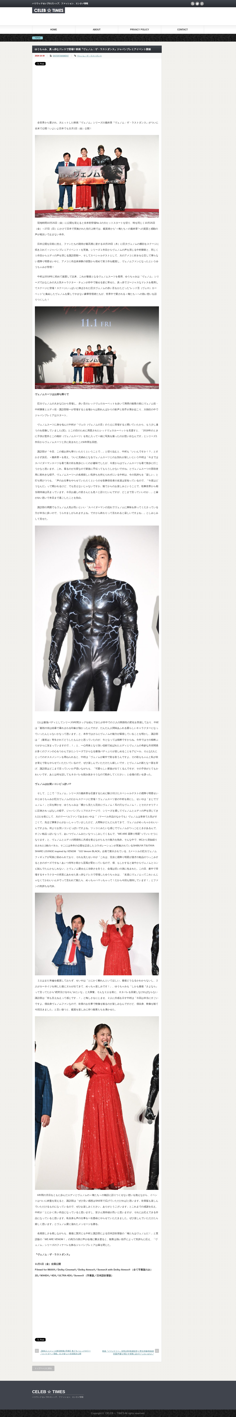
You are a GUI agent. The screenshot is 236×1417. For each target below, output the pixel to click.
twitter (197, 4)
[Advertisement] (97, 91)
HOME (53, 29)
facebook (202, 4)
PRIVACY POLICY (139, 29)
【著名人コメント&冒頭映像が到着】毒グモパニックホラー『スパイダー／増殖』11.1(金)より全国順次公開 (65, 1352)
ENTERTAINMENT (61, 56)
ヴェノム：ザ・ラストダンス (89, 56)
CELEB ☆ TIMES (48, 1391)
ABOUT (97, 29)
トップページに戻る (43, 1368)
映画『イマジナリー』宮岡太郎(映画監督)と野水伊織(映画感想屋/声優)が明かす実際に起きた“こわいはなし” (128, 1352)
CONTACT (182, 29)
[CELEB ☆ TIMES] (48, 12)
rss (193, 4)
